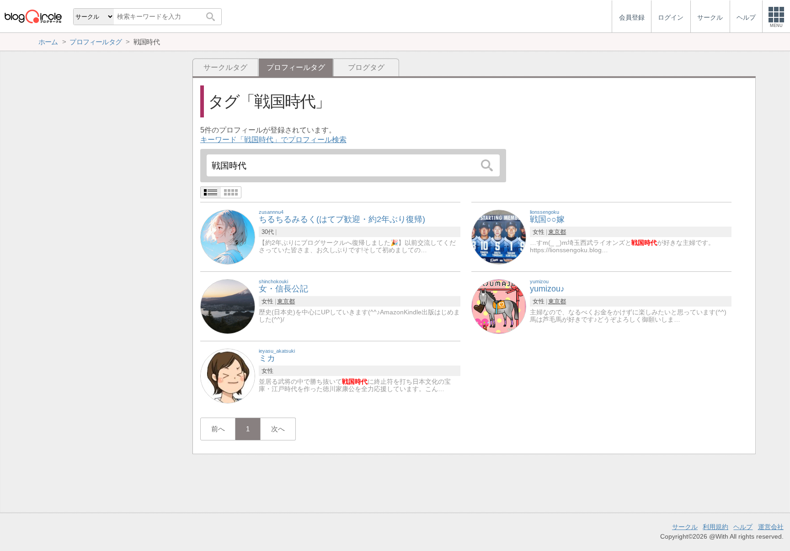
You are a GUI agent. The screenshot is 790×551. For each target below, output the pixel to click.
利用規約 (715, 526)
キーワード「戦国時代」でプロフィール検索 (273, 139)
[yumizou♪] (498, 306)
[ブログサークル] (33, 16)
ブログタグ (366, 67)
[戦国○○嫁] (498, 236)
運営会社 (771, 526)
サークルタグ (225, 67)
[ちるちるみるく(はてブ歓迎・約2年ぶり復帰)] (227, 236)
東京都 (557, 231)
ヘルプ (743, 526)
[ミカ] (227, 375)
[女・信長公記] (227, 306)
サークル (685, 526)
